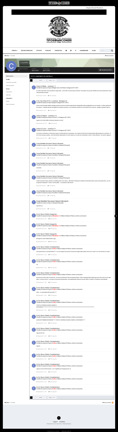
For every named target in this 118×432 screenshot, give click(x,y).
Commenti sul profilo (11, 82)
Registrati (109, 7)
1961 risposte (52, 95)
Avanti (40, 80)
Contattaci (58, 50)
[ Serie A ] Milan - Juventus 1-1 (46, 86)
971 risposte (53, 138)
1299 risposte (52, 110)
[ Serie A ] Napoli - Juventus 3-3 (46, 116)
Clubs (94, 50)
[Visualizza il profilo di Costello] (34, 87)
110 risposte (52, 148)
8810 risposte (53, 123)
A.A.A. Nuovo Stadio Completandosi (48, 247)
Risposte (8, 95)
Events (7, 101)
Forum (14, 50)
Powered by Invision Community (54, 423)
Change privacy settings (53, 431)
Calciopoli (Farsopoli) (64, 145)
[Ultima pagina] (45, 80)
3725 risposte (53, 254)
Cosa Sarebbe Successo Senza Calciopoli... (50, 143)
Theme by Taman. (67, 423)
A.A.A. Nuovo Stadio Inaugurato (46, 214)
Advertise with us (66, 431)
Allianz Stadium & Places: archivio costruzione (73, 216)
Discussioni (9, 91)
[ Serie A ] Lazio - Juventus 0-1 (46, 129)
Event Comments (10, 104)
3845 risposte (53, 218)
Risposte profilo (10, 85)
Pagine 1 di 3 (52, 80)
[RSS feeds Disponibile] (112, 403)
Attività (39, 50)
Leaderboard (84, 50)
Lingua (55, 421)
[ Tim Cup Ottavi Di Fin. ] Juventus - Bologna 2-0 (51, 101)
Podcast (48, 50)
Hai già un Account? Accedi (94, 8)
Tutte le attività (9, 76)
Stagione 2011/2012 (72, 87)
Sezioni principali (27, 50)
